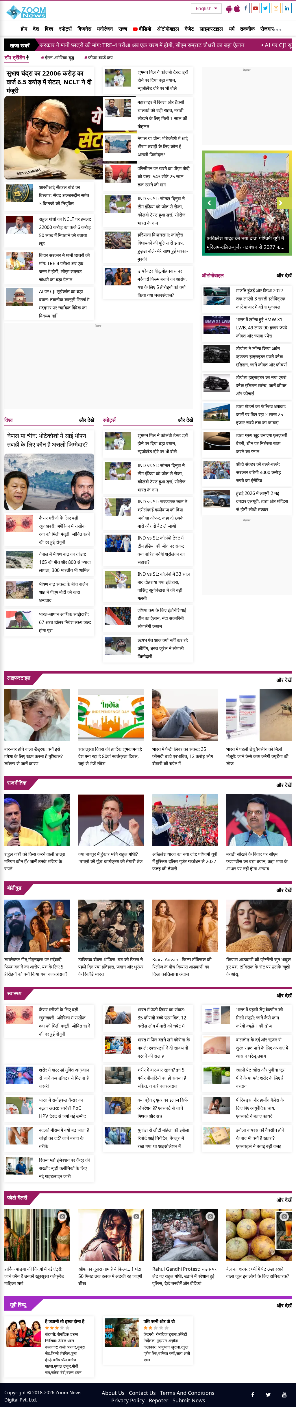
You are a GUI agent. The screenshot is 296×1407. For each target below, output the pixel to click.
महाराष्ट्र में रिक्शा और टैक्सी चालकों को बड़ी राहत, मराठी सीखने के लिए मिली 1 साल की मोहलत (162, 114)
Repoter (158, 1400)
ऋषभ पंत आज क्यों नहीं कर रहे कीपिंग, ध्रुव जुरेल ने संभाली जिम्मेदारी (163, 648)
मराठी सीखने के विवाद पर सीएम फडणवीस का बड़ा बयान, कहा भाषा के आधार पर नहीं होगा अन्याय (257, 861)
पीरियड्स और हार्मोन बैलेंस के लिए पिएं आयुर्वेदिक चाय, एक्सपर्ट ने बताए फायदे (260, 1108)
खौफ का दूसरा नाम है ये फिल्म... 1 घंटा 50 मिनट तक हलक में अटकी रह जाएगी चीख (110, 1276)
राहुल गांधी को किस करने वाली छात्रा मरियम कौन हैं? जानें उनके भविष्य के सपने (34, 861)
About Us (113, 1392)
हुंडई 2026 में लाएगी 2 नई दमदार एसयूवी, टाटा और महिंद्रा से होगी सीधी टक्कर (262, 501)
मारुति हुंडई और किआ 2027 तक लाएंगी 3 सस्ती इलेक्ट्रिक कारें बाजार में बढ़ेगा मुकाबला (260, 298)
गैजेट (189, 28)
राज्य (123, 28)
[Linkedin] (287, 8)
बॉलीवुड (14, 887)
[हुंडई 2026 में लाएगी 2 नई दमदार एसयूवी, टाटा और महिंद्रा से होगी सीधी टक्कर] (217, 499)
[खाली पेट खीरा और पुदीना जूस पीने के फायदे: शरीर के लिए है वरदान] (217, 1075)
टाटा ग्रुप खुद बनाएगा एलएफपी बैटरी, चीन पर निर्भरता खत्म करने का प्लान (261, 443)
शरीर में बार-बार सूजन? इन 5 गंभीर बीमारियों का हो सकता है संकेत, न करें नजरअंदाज (162, 1078)
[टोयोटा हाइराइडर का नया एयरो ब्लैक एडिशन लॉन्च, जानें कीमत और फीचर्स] (217, 383)
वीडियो (144, 28)
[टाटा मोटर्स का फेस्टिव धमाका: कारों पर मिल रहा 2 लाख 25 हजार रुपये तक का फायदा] (217, 412)
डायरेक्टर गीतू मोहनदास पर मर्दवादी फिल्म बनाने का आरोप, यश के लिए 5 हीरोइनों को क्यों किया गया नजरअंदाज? (162, 283)
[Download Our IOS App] (237, 8)
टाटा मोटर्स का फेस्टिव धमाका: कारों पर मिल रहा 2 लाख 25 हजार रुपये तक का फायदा (261, 414)
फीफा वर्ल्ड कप (98, 57)
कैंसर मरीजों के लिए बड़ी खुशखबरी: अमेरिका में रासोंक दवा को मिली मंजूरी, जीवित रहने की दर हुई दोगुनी (64, 530)
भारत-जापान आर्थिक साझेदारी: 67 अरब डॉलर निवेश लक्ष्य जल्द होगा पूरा (65, 622)
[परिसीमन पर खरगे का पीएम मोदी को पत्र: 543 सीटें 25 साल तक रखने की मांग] (118, 174)
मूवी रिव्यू (18, 1304)
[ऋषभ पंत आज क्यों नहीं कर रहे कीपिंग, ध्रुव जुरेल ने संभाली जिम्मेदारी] (118, 646)
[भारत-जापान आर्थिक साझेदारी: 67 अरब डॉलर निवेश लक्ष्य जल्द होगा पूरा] (19, 620)
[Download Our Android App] (229, 8)
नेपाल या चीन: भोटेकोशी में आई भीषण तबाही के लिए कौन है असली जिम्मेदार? (163, 146)
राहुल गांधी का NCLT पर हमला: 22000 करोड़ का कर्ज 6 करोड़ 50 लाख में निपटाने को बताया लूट (65, 231)
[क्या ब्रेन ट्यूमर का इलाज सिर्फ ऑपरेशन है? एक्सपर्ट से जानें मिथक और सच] (118, 1105)
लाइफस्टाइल (211, 28)
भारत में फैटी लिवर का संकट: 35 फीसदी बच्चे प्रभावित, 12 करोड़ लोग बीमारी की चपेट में (182, 756)
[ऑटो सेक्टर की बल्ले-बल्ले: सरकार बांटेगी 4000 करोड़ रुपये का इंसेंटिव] (217, 470)
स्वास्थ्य (14, 993)
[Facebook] (246, 8)
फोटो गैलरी (17, 1197)
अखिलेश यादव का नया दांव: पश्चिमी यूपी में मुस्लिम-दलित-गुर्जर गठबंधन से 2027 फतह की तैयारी (184, 861)
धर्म (231, 28)
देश (36, 28)
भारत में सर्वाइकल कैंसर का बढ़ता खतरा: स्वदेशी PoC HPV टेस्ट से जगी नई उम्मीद (62, 1108)
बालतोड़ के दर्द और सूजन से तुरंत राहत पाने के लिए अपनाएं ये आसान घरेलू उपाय (262, 1048)
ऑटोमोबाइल (168, 28)
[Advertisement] (98, 368)
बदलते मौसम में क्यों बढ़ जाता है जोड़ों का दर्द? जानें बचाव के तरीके (64, 1138)
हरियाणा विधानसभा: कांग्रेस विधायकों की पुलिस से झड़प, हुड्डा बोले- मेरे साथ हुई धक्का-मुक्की (163, 247)
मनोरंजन (105, 28)
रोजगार (267, 28)
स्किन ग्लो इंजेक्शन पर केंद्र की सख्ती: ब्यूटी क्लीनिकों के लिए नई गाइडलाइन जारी (64, 1168)
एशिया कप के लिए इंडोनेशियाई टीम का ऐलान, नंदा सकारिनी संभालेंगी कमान (162, 618)
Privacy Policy (128, 1400)
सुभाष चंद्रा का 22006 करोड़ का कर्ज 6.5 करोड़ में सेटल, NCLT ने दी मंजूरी (49, 82)
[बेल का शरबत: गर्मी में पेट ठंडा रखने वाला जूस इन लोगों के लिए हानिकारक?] (259, 1234)
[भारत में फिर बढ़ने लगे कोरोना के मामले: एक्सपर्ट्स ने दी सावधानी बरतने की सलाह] (118, 1045)
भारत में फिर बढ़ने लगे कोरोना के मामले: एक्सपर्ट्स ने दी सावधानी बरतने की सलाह (164, 1048)
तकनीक (247, 28)
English (204, 8)
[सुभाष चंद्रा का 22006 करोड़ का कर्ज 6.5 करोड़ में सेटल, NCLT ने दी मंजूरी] (70, 137)
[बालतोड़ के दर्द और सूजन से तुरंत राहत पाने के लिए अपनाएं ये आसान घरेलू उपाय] (217, 1045)
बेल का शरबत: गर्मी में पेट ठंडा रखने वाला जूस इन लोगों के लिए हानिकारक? (257, 1272)
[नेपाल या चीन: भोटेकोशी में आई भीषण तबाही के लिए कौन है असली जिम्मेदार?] (118, 144)
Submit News (189, 1400)
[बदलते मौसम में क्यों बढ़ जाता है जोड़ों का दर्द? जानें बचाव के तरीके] (19, 1135)
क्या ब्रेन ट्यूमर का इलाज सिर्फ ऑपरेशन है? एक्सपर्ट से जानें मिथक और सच (163, 1108)
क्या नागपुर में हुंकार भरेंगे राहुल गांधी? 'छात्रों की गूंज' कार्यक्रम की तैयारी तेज (110, 858)
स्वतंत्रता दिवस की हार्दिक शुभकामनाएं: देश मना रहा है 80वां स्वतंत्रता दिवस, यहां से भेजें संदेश (110, 756)
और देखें (86, 420)
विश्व (49, 28)
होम (24, 28)
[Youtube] (255, 8)
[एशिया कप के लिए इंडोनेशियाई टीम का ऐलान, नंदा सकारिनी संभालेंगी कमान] (118, 616)
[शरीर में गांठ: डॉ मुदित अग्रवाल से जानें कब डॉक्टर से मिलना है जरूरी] (19, 1075)
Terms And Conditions (187, 1392)
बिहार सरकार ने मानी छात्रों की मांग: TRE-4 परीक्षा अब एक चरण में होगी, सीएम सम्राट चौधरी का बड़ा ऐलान (64, 267)
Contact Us (142, 1392)
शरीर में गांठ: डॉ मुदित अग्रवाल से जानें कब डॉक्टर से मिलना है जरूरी (64, 1078)
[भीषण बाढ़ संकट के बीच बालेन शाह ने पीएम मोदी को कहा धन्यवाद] (19, 590)
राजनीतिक (16, 782)
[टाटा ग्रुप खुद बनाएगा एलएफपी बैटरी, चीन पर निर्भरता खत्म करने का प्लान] (217, 441)
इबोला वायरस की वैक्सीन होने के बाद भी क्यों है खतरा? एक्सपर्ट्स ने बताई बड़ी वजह (260, 1138)
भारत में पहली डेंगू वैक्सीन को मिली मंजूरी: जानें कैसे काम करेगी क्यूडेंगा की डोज (257, 756)
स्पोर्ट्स (65, 28)
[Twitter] (265, 8)
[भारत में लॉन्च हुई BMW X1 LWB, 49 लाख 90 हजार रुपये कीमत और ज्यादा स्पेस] (217, 325)
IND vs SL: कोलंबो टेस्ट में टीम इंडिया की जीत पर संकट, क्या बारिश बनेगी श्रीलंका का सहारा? (162, 550)
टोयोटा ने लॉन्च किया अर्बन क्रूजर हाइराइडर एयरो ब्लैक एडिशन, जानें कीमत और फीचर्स (261, 356)
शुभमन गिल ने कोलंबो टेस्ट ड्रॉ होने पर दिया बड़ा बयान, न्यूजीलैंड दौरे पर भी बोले (163, 80)
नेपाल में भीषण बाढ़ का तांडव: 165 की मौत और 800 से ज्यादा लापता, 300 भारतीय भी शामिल (65, 562)
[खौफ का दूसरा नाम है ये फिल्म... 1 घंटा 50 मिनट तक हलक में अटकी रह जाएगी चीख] (111, 1234)
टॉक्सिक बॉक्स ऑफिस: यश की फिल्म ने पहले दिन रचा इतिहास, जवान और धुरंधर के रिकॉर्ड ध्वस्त (110, 966)
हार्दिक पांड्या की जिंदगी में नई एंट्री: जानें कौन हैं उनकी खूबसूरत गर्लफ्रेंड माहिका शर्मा (34, 1276)
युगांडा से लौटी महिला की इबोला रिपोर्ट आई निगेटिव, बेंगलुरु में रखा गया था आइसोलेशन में (163, 1138)
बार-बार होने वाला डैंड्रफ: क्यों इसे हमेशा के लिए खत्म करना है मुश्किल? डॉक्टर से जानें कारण (33, 756)
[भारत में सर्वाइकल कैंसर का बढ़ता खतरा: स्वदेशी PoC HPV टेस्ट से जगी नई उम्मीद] (19, 1105)
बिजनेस (84, 28)
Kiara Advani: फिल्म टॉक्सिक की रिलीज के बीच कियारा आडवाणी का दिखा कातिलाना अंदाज (182, 966)
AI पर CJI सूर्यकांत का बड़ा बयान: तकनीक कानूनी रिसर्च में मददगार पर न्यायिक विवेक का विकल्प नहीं (64, 303)
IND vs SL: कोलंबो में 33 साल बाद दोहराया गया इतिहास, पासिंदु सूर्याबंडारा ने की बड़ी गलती (164, 586)
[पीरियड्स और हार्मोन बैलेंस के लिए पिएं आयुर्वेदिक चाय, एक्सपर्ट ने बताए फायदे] (217, 1105)
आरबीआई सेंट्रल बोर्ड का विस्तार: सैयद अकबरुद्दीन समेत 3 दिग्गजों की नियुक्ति (64, 195)
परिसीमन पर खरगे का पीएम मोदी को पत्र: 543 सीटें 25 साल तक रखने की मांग (164, 176)
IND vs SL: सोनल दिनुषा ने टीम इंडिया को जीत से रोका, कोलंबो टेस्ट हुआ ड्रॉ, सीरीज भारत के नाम (161, 210)
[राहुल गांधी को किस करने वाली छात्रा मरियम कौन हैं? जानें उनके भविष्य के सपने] (37, 819)
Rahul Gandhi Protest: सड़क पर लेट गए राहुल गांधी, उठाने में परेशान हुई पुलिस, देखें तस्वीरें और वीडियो (184, 1276)
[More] (277, 28)
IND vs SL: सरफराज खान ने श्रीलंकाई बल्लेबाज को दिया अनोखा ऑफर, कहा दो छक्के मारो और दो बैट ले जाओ (162, 513)
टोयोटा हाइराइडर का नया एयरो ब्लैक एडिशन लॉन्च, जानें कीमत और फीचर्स (261, 385)
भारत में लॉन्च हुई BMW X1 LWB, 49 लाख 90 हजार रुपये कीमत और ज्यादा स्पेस (261, 327)
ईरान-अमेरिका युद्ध (57, 57)
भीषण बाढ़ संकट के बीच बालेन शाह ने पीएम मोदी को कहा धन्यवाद (63, 592)
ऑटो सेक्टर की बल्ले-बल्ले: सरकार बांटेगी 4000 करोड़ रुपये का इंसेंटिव (258, 472)
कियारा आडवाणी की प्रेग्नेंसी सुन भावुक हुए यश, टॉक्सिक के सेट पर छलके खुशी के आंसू (258, 966)
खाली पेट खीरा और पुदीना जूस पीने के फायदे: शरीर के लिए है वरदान (261, 1078)
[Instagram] (276, 8)
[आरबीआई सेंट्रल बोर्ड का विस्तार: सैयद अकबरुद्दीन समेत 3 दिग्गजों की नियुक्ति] (19, 193)
